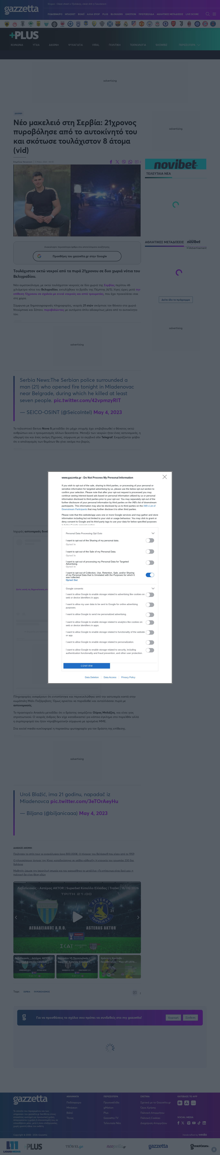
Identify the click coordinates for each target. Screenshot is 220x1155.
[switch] (150, 540)
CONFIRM (87, 666)
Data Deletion (92, 677)
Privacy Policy (128, 677)
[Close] (166, 478)
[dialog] (110, 577)
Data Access (110, 677)
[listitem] (110, 533)
